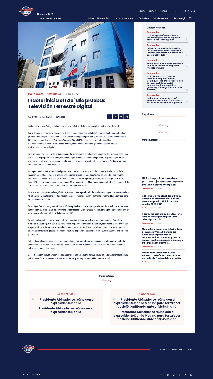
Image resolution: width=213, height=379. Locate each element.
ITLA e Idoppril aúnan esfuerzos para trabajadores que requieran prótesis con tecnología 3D (163, 37)
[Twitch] (179, 375)
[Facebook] (185, 11)
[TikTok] (173, 375)
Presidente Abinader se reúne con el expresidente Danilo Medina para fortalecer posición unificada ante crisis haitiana (147, 315)
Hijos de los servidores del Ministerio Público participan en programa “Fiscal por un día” (165, 65)
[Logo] (26, 11)
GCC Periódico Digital (42, 117)
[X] (191, 11)
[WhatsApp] (126, 116)
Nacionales (54, 94)
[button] (176, 11)
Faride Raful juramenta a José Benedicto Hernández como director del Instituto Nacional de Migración (165, 100)
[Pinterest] (121, 116)
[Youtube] (194, 11)
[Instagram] (188, 11)
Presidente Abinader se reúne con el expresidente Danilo (66, 310)
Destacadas (36, 94)
